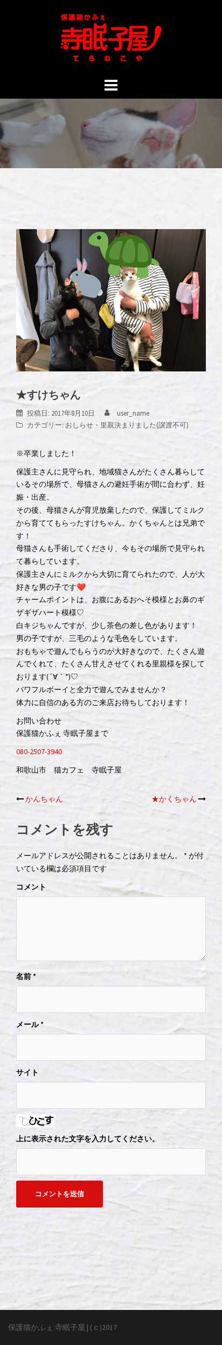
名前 (26, 976)
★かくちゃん (174, 799)
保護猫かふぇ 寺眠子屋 (46, 1327)
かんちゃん (44, 799)
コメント (31, 887)
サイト (27, 1072)
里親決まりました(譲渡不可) (144, 425)
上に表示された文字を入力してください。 (87, 1138)
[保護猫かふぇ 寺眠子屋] (111, 37)
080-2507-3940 (39, 751)
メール (30, 1024)
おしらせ (79, 425)
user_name (133, 413)
